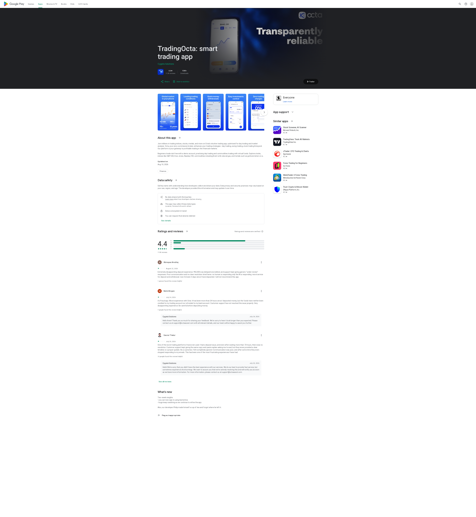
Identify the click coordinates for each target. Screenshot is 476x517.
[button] (168, 112)
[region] (192, 72)
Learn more (169, 199)
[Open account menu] (472, 4)
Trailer (310, 81)
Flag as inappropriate (169, 415)
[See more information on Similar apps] (292, 121)
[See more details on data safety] (166, 221)
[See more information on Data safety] (176, 180)
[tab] (31, 4)
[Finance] (163, 171)
